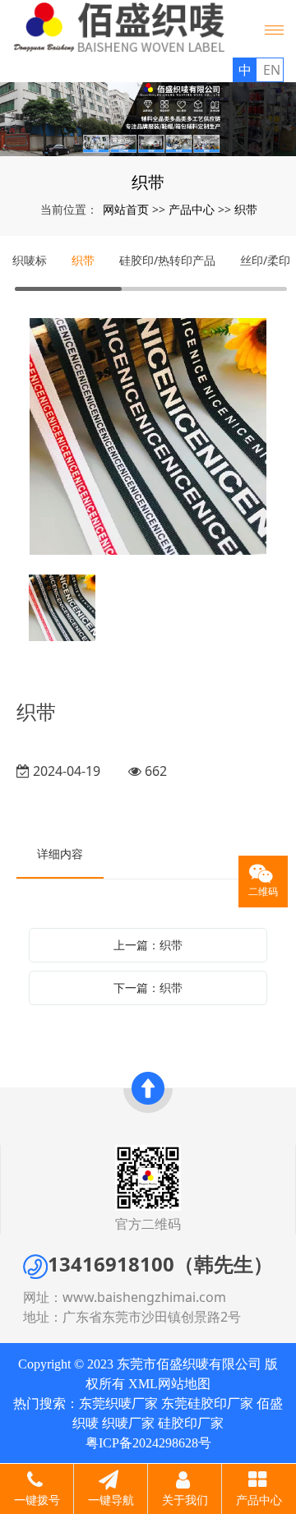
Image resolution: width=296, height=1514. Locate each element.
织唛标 (29, 260)
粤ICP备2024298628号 (148, 1443)
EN (271, 70)
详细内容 (60, 853)
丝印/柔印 (265, 260)
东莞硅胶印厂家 (207, 1403)
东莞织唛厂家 (118, 1403)
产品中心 (192, 209)
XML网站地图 (169, 1384)
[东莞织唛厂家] (148, 119)
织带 (245, 209)
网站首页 (126, 209)
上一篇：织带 (148, 945)
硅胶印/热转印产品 (167, 260)
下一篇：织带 (148, 987)
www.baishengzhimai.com (144, 1297)
